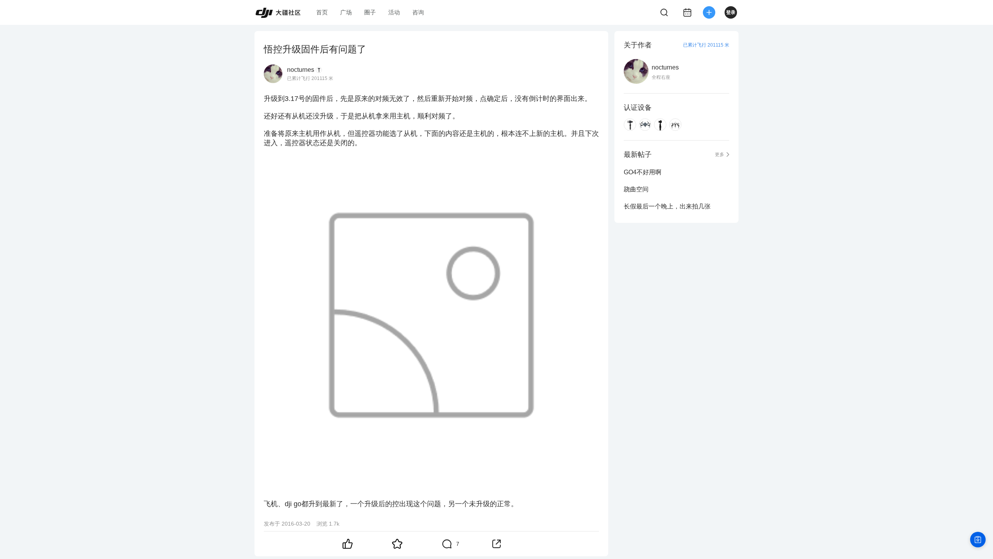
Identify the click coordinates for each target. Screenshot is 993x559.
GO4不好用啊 (642, 172)
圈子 (370, 12)
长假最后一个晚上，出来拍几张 (667, 206)
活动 (394, 12)
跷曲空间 (636, 189)
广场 (346, 12)
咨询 (418, 12)
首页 (322, 12)
